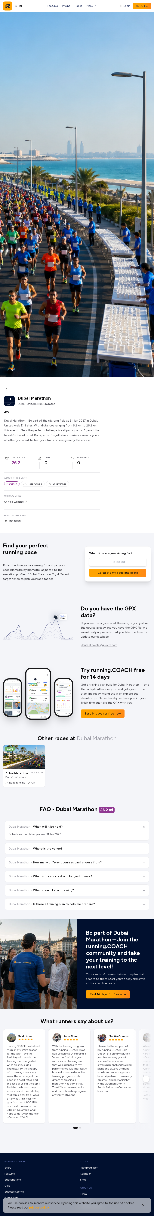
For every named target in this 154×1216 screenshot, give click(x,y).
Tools (84, 1161)
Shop (83, 1179)
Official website (14, 501)
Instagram (15, 520)
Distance (17, 457)
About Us (86, 1188)
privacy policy (39, 1207)
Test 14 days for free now (103, 713)
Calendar (85, 1173)
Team (83, 1194)
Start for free (142, 6)
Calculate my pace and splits (118, 572)
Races (78, 6)
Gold (7, 1185)
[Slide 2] (80, 1128)
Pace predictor (89, 1167)
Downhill (83, 457)
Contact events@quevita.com (99, 645)
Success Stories (14, 1191)
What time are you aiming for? (110, 553)
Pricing (66, 6)
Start (8, 1167)
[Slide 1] (75, 1128)
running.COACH (15, 1161)
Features (53, 6)
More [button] (90, 6)
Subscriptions (13, 1179)
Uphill (48, 457)
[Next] (146, 1079)
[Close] (143, 1205)
